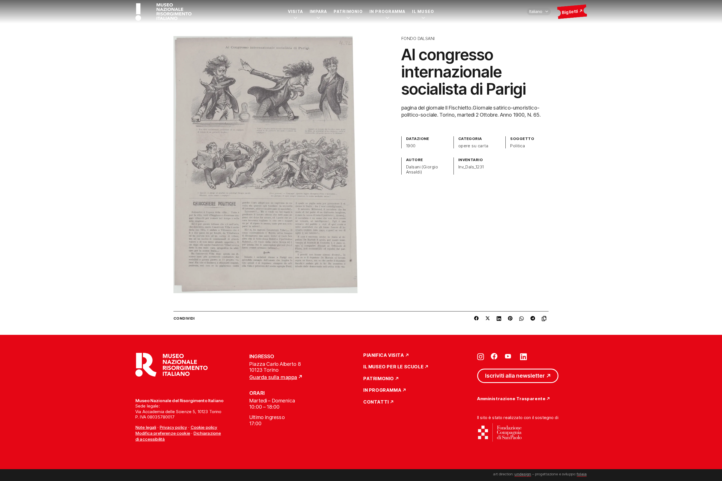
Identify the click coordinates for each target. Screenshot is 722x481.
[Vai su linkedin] (523, 356)
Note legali (145, 427)
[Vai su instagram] (480, 356)
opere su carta (473, 145)
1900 (411, 145)
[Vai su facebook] (494, 356)
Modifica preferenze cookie (162, 433)
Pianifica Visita (383, 355)
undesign (522, 474)
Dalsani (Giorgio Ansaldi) (422, 169)
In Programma (387, 11)
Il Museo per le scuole (393, 366)
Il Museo (423, 11)
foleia (582, 474)
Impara (318, 11)
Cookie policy (204, 427)
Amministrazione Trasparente (511, 399)
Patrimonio (348, 11)
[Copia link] (545, 318)
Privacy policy (173, 427)
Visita (295, 11)
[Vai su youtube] (508, 356)
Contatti (376, 402)
